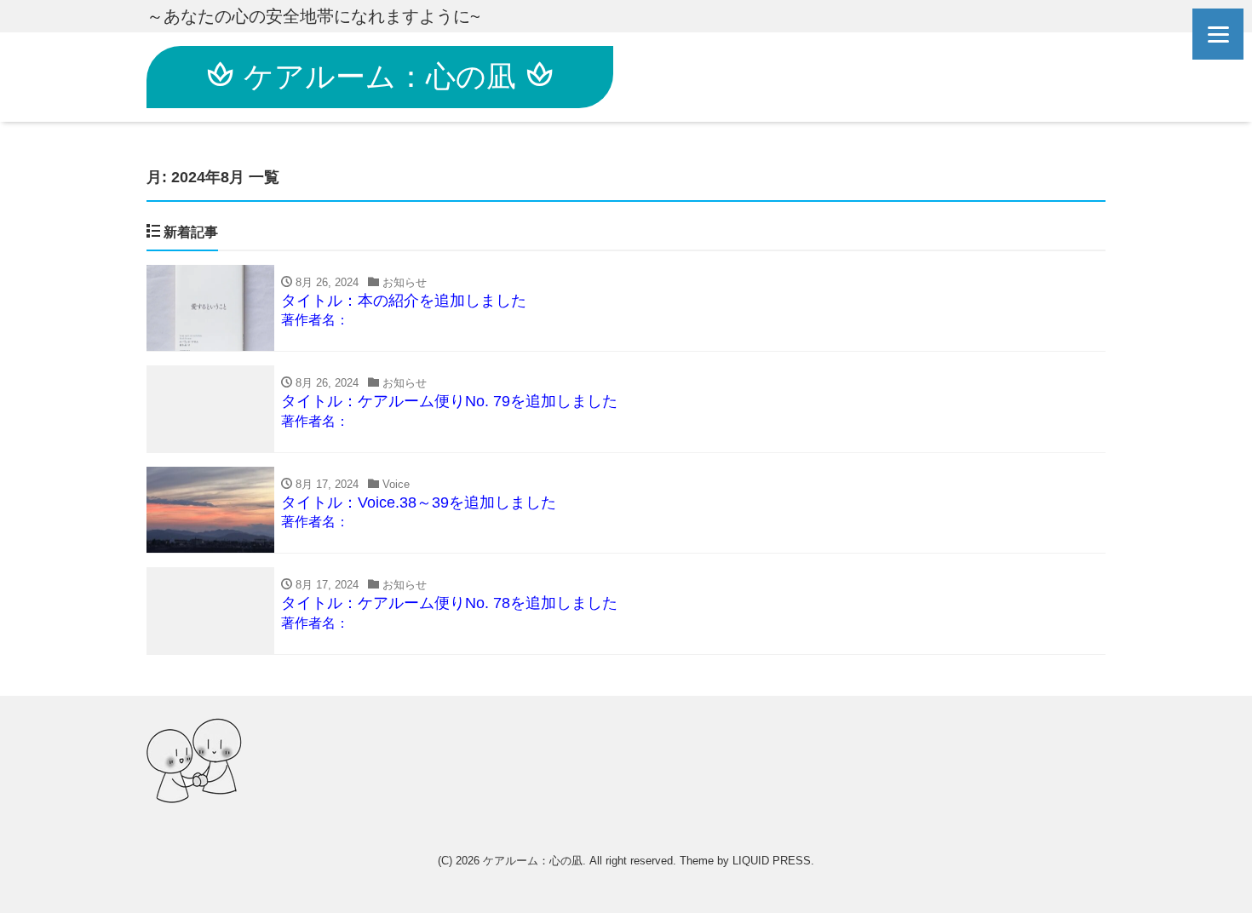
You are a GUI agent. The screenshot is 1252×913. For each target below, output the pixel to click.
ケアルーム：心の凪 (380, 76)
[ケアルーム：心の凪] (194, 760)
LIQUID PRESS (771, 860)
